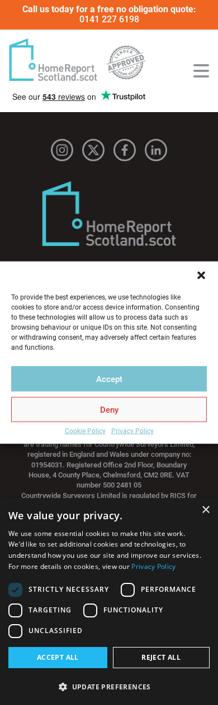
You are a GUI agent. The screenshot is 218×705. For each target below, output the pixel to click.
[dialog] (109, 601)
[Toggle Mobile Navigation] (201, 71)
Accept (109, 379)
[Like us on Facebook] (124, 150)
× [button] (205, 510)
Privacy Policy (132, 431)
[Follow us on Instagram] (62, 150)
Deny (109, 409)
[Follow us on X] (93, 150)
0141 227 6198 (109, 19)
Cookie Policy (85, 431)
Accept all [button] (58, 657)
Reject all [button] (161, 657)
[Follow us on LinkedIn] (156, 150)
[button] (201, 275)
